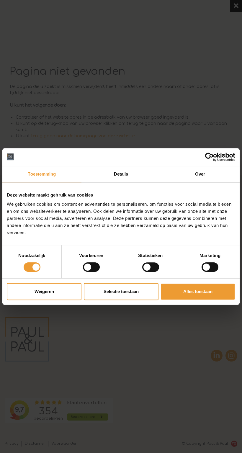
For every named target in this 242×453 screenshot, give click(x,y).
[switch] (91, 267)
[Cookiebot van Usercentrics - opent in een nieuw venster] (209, 157)
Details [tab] (121, 173)
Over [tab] (200, 173)
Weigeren (44, 291)
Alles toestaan (197, 291)
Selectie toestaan (121, 291)
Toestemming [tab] (42, 173)
